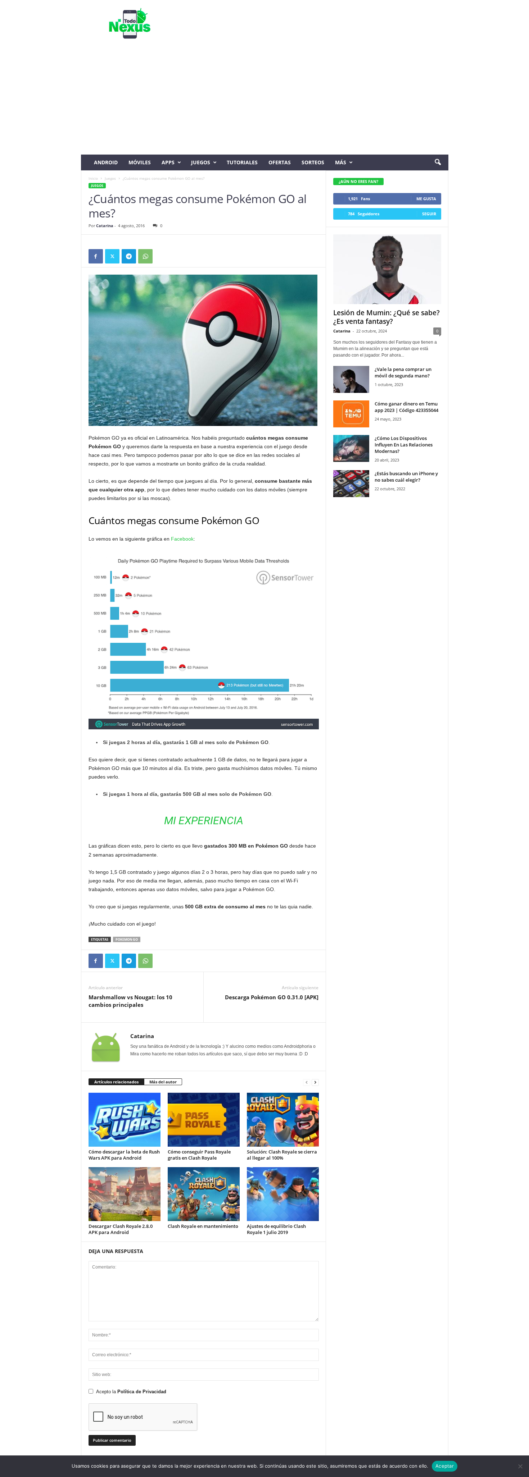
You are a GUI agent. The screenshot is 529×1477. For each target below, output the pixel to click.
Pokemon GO (127, 939)
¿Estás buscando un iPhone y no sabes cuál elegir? (406, 476)
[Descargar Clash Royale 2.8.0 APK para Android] (124, 1194)
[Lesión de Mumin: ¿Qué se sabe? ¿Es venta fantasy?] (387, 269)
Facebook (182, 539)
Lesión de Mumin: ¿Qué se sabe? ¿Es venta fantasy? (386, 317)
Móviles (139, 162)
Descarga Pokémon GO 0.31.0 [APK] (271, 997)
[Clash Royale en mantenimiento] (204, 1194)
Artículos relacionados (116, 1081)
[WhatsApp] (145, 256)
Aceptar (444, 1466)
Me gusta (426, 198)
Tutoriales (242, 162)
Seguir (429, 213)
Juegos (200, 162)
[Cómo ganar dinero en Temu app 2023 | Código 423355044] (351, 413)
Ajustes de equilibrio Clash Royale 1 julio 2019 (276, 1229)
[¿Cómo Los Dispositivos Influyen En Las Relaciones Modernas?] (351, 448)
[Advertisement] (264, 100)
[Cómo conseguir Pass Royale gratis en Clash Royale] (204, 1120)
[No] (520, 1466)
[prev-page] (306, 1082)
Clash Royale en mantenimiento (203, 1226)
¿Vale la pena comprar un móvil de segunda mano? (403, 372)
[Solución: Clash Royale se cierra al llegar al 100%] (283, 1120)
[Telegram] (129, 256)
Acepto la (131, 1391)
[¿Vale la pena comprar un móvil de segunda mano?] (351, 379)
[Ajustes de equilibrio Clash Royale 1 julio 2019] (283, 1194)
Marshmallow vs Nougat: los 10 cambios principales (130, 1001)
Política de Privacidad (141, 1391)
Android (106, 162)
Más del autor (163, 1081)
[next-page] (315, 1082)
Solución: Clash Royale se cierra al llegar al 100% (282, 1154)
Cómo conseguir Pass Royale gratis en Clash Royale (199, 1154)
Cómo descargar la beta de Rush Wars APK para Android (124, 1154)
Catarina (104, 225)
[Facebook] (96, 256)
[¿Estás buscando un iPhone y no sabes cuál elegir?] (351, 483)
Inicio (93, 178)
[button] (438, 162)
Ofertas (279, 162)
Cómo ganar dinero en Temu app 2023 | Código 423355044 (406, 406)
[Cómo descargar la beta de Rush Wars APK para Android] (124, 1120)
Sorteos (313, 162)
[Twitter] (112, 256)
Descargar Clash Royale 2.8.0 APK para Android (121, 1229)
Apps (168, 162)
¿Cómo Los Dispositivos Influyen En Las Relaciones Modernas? (404, 444)
